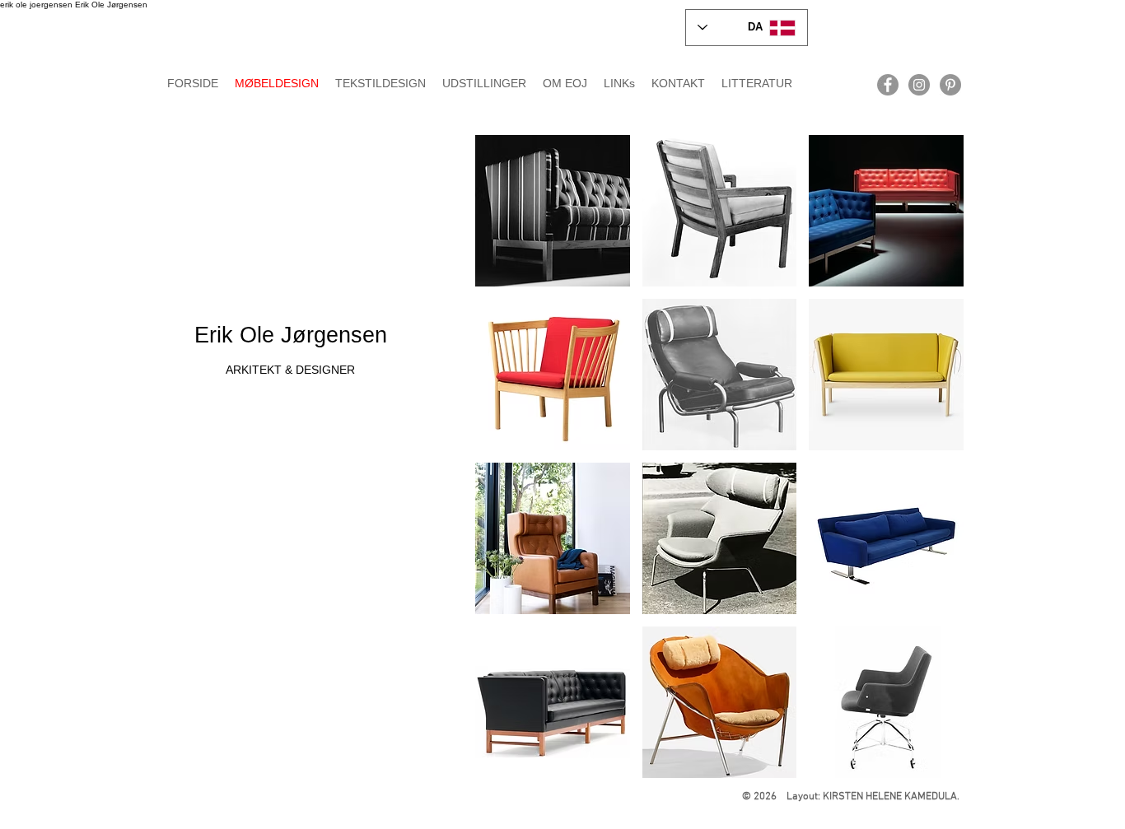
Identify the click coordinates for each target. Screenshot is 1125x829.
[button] (552, 210)
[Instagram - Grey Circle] (919, 84)
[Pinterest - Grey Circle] (950, 84)
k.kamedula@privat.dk (808, 100)
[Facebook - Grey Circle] (888, 84)
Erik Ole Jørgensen (290, 335)
